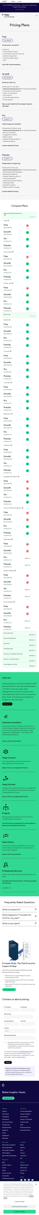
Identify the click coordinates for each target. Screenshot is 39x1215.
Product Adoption (25, 1114)
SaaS (21, 1124)
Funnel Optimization (26, 1111)
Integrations (5, 1116)
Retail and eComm (25, 1127)
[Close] (36, 1184)
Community (5, 1175)
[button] (5, 215)
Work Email (7, 1014)
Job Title (23, 1021)
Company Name (9, 1021)
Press (21, 1150)
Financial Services (25, 1130)
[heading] (19, 909)
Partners (22, 1147)
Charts (4, 1133)
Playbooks (5, 1138)
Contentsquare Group (25, 1051)
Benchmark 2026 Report (9, 1155)
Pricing (22, 1173)
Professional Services (8, 1178)
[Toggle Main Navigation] (36, 15)
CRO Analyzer (6, 1153)
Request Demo (24, 1165)
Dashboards (5, 1135)
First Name (7, 1007)
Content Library (6, 1165)
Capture (4, 1111)
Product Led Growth (26, 1119)
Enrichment (5, 1114)
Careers (22, 1153)
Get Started (8, 227)
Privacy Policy (21, 1057)
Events (4, 1167)
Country (6, 1028)
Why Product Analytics (8, 1145)
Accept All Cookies (19, 1211)
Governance (5, 1119)
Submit (8, 1062)
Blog (3, 1162)
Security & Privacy (7, 1122)
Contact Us (7, 241)
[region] (19, 1198)
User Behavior (24, 1116)
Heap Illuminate (6, 1127)
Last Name (23, 1007)
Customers (23, 1155)
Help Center (23, 1167)
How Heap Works (7, 1147)
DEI (21, 1158)
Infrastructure (6, 1124)
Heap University (6, 1173)
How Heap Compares (8, 1150)
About (22, 1145)
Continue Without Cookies (19, 1206)
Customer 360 (24, 1122)
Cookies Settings (19, 1201)
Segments (5, 1130)
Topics (4, 1170)
